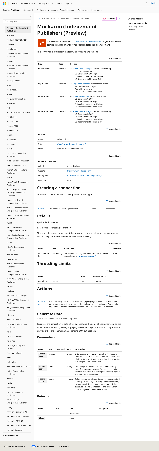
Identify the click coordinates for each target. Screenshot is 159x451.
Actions (132, 30)
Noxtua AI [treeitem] (11, 378)
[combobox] (17, 21)
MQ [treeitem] (8, 108)
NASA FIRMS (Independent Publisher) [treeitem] (18, 183)
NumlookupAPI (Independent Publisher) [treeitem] (17, 401)
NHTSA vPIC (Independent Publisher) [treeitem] (18, 301)
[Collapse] (31, 16)
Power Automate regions (83, 68)
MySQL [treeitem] (10, 149)
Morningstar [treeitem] (12, 90)
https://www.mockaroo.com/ (86, 41)
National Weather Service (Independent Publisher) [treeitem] (17, 209)
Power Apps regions (81, 96)
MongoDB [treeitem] (11, 61)
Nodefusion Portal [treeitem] (14, 353)
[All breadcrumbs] (39, 19)
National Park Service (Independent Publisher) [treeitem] (17, 201)
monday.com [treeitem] (12, 49)
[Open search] (146, 3)
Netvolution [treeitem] (12, 259)
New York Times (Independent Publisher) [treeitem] (17, 273)
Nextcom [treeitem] (10, 291)
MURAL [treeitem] (10, 135)
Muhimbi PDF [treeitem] (12, 130)
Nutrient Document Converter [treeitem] (15, 431)
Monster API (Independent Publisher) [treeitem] (18, 67)
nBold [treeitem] (9, 223)
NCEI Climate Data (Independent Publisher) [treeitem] (17, 229)
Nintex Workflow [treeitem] (13, 319)
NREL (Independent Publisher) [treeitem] (15, 394)
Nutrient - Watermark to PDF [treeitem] (19, 425)
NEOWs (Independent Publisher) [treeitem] (16, 248)
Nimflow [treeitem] (10, 315)
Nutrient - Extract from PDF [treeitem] (18, 416)
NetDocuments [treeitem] (13, 254)
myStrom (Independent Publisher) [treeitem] (16, 154)
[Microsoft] (4, 3)
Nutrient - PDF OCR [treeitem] (15, 421)
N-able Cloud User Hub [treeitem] (16, 165)
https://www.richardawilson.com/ (70, 144)
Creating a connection (138, 23)
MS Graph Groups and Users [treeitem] (19, 112)
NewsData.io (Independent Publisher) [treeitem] (18, 280)
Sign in (153, 3)
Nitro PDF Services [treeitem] (14, 336)
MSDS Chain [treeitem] (12, 117)
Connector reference (80, 18)
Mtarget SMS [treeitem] (12, 126)
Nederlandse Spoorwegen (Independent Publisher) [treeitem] (18, 236)
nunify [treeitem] (9, 407)
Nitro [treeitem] (9, 332)
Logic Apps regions (81, 84)
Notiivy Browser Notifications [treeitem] (19, 366)
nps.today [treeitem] (11, 387)
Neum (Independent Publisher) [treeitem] (15, 265)
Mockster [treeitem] (11, 35)
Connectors (64, 18)
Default (41, 209)
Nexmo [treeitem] (10, 286)
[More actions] (120, 19)
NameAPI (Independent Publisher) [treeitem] (17, 171)
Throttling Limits (136, 26)
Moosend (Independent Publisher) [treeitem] (17, 74)
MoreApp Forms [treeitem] (13, 81)
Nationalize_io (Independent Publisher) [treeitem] (19, 217)
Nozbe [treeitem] (9, 383)
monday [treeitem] (10, 44)
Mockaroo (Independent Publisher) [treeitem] (17, 29)
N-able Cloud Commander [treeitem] (18, 161)
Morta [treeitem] (9, 94)
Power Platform (50, 18)
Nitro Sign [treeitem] (11, 341)
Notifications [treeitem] (12, 362)
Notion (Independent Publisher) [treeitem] (15, 372)
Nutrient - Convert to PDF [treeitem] (17, 412)
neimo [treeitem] (9, 242)
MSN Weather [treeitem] (13, 121)
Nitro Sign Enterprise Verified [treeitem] (16, 347)
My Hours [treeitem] (11, 144)
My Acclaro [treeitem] (11, 140)
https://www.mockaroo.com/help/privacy (84, 175)
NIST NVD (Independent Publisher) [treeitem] (17, 326)
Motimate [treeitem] (11, 103)
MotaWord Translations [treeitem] (16, 99)
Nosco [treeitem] (9, 357)
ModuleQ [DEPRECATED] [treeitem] (17, 40)
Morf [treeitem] (9, 85)
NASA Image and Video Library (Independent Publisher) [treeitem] (16, 192)
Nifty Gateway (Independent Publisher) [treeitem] (18, 309)
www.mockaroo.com (86, 256)
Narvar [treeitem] (10, 177)
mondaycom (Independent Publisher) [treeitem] (18, 55)
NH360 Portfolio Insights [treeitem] (17, 295)
